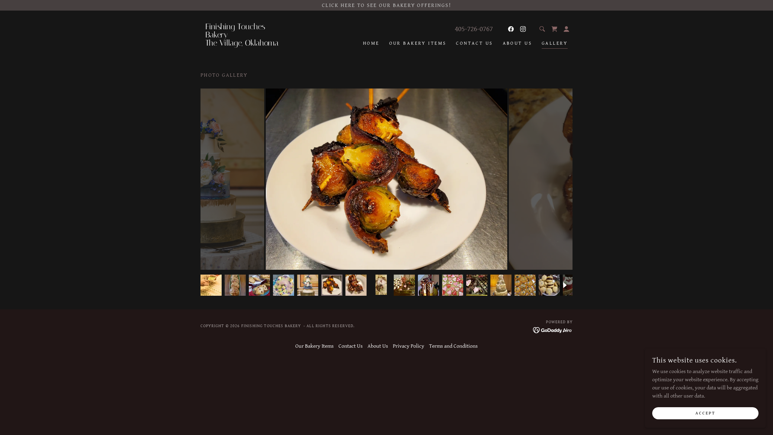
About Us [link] (517, 43)
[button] (566, 29)
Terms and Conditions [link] (453, 346)
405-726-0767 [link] (474, 29)
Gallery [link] (555, 43)
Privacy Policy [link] (408, 346)
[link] (246, 44)
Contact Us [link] (474, 43)
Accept (705, 413)
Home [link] (371, 43)
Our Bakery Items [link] (418, 43)
